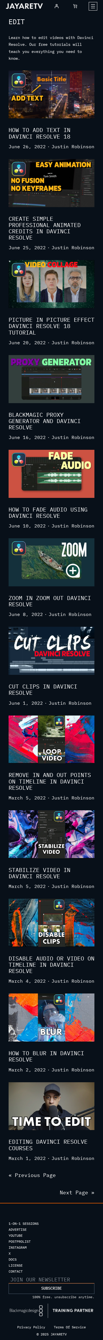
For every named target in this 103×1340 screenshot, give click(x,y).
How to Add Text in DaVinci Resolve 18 (39, 133)
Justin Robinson (73, 146)
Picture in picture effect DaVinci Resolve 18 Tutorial (51, 326)
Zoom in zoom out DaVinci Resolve (50, 601)
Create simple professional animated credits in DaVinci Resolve (45, 228)
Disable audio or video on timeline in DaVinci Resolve (51, 964)
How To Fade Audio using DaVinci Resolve (48, 512)
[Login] (57, 6)
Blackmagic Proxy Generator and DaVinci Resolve (45, 421)
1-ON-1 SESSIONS (24, 1223)
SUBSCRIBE (51, 1288)
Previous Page (32, 1175)
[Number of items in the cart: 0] (75, 6)
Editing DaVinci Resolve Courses (48, 1145)
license (16, 1265)
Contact (16, 1271)
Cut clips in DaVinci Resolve (43, 689)
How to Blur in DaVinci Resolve (46, 1056)
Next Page (77, 1192)
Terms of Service (70, 1327)
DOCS (13, 1259)
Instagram (18, 1247)
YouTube (16, 1235)
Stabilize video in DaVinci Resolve (39, 873)
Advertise (18, 1229)
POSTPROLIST (20, 1241)
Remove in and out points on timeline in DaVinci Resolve (50, 781)
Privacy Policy (31, 1327)
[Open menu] (93, 6)
